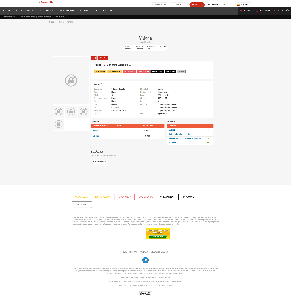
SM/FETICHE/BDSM (46, 11)
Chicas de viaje (100, 71)
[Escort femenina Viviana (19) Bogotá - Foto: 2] (58, 111)
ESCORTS (6, 11)
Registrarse (264, 11)
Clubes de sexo (59, 17)
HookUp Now (170, 71)
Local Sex (181, 71)
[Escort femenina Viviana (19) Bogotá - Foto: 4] (83, 111)
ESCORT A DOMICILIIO (24, 11)
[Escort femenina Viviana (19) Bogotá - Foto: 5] (58, 124)
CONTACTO (143, 252)
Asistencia (247, 11)
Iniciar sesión (283, 11)
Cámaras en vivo (143, 71)
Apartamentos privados (27, 17)
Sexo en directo (129, 71)
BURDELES (84, 11)
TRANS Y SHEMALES (66, 11)
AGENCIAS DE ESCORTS (103, 11)
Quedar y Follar (157, 71)
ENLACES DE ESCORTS (159, 252)
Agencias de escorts (8, 17)
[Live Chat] (133, 233)
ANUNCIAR (133, 252)
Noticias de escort (114, 71)
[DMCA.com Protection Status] (145, 293)
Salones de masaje (44, 17)
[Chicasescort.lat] (46, 2)
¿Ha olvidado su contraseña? (218, 4)
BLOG (125, 252)
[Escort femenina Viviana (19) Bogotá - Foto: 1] (71, 80)
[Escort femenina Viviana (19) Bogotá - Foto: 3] (71, 111)
